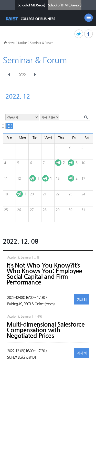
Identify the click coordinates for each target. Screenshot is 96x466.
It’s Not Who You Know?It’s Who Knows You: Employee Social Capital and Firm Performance (44, 274)
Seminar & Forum (42, 42)
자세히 (82, 300)
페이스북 (88, 34)
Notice (22, 42)
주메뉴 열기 (88, 18)
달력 (9, 126)
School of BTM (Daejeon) (64, 5)
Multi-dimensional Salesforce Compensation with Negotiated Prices (45, 330)
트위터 (78, 34)
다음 (34, 74)
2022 (22, 75)
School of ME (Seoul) (31, 5)
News (11, 42)
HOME (5, 42)
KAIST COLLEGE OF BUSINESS (31, 19)
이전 (9, 74)
